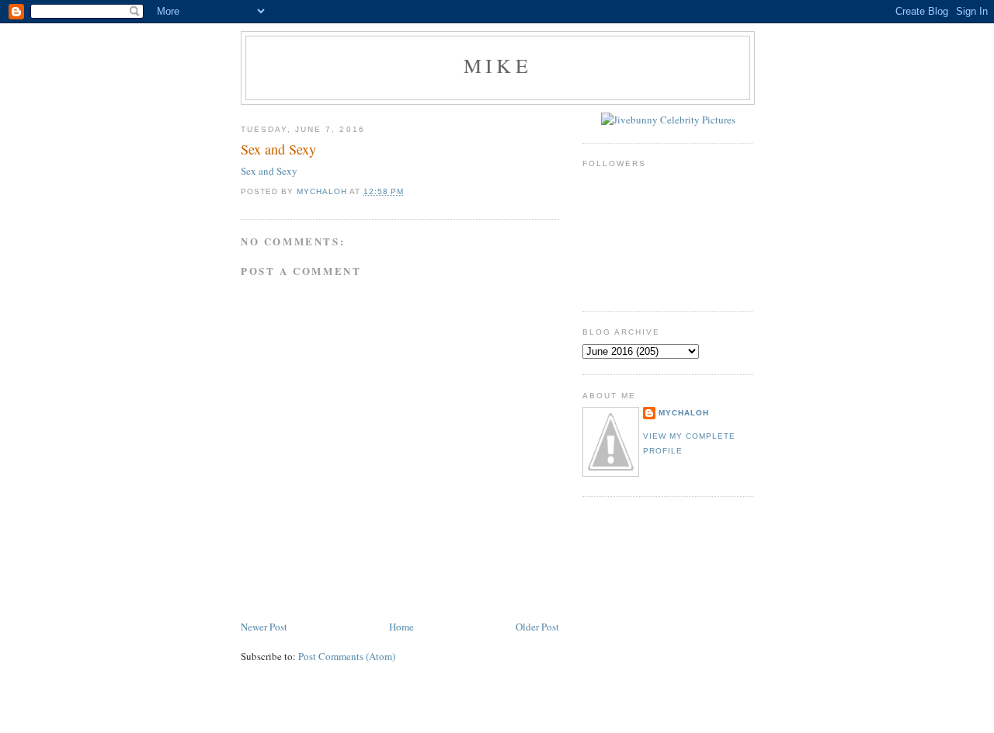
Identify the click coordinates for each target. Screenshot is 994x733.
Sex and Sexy (269, 171)
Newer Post (264, 627)
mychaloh (684, 412)
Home (401, 627)
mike (498, 65)
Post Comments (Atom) (346, 656)
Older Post (537, 627)
